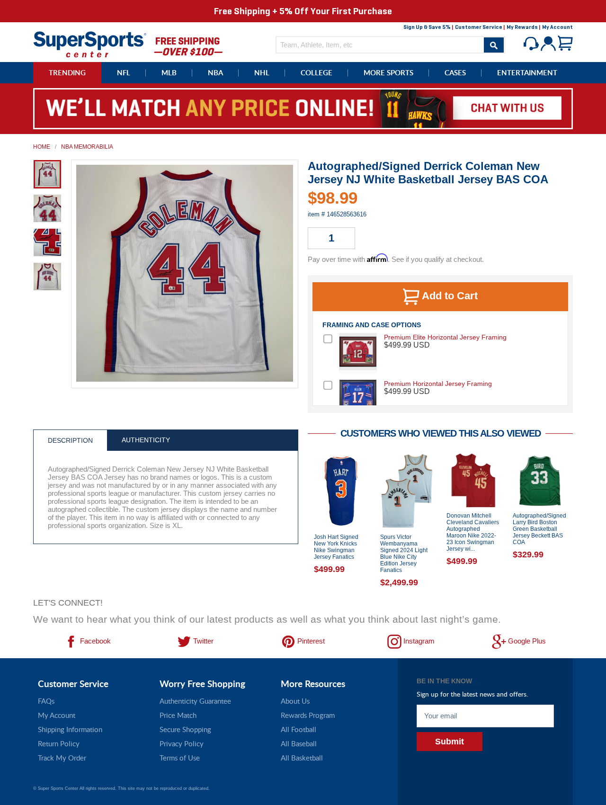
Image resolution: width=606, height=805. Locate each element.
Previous (300, 523)
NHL (261, 73)
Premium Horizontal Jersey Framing (438, 383)
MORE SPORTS (388, 73)
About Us (295, 701)
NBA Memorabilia (87, 146)
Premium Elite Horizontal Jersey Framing (445, 337)
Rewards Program (308, 715)
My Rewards (522, 27)
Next (580, 523)
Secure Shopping (185, 729)
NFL (123, 73)
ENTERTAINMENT (527, 73)
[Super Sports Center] (90, 43)
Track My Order (62, 757)
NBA (215, 73)
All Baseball (299, 743)
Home (41, 146)
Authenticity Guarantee (195, 701)
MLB (169, 73)
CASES (455, 73)
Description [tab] (70, 440)
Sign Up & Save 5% (427, 27)
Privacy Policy (182, 743)
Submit (449, 741)
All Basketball (302, 757)
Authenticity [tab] (146, 440)
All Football (298, 729)
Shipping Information (70, 729)
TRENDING (67, 73)
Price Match (178, 715)
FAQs (46, 701)
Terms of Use (180, 757)
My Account (557, 27)
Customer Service (478, 27)
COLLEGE (316, 73)
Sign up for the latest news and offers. (472, 693)
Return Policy (59, 743)
